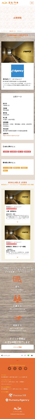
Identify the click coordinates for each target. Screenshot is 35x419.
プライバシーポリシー (6, 384)
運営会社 (26, 389)
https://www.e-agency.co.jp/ (11, 135)
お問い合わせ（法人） (18, 389)
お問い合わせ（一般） (13, 381)
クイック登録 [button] (17, 347)
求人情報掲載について (6, 389)
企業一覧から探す (14, 377)
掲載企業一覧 (12, 31)
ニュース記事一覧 (23, 377)
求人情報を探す (4, 377)
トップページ (4, 31)
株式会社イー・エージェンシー (24, 31)
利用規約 (22, 381)
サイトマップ (4, 381)
